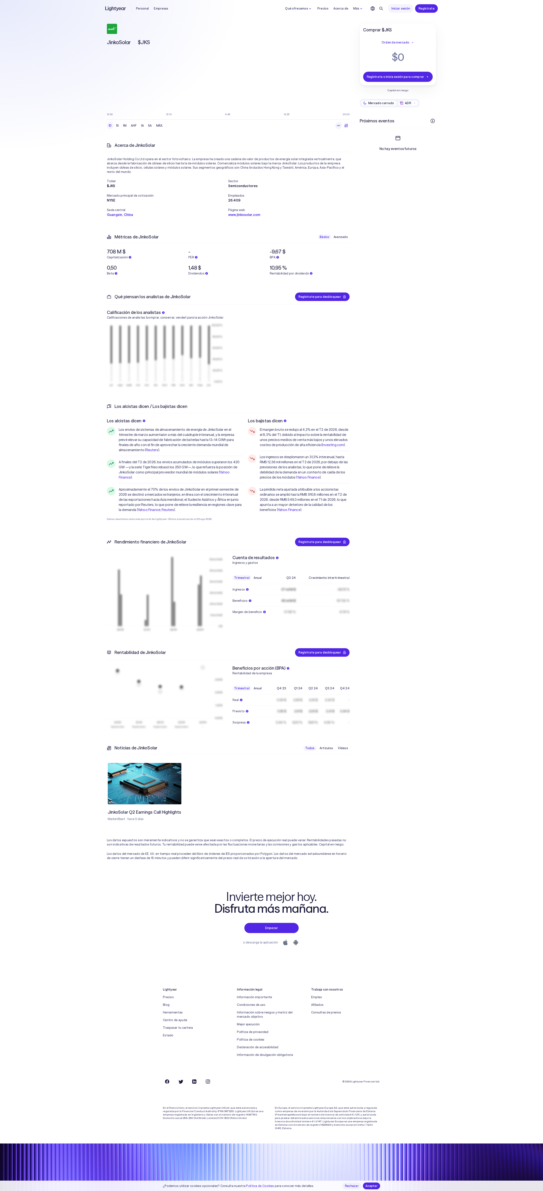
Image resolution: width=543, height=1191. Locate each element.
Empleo (316, 997)
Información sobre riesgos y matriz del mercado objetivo (264, 1014)
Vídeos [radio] (343, 748)
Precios (322, 8)
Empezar (271, 928)
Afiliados (317, 1005)
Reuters (152, 450)
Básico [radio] (324, 237)
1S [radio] (117, 125)
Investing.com (333, 445)
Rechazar (352, 1186)
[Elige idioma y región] (372, 8)
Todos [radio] (309, 748)
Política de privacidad (252, 1032)
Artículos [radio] (326, 748)
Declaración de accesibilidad (257, 1047)
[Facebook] (167, 1081)
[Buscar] (381, 8)
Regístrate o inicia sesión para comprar (395, 77)
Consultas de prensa (326, 1012)
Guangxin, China (120, 215)
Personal (142, 8)
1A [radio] (142, 125)
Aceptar (371, 1186)
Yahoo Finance (149, 510)
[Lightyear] (115, 8)
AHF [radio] (134, 125)
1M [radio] (125, 125)
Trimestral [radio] (241, 578)
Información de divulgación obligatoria (265, 1055)
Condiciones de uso (251, 1005)
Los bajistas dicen (265, 420)
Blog (166, 1005)
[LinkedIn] (194, 1081)
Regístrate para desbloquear (319, 297)
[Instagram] (208, 1081)
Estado (168, 1035)
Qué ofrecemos (296, 8)
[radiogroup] (136, 125)
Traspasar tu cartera (178, 1028)
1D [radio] (110, 125)
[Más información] (432, 121)
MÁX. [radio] (159, 125)
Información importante (254, 997)
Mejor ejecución (248, 1024)
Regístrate (426, 8)
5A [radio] (150, 125)
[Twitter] (180, 1081)
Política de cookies (250, 1039)
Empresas (161, 8)
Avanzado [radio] (341, 237)
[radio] (338, 125)
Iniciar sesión (400, 8)
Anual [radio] (258, 578)
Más (356, 8)
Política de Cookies (260, 1186)
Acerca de (340, 8)
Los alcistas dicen (124, 420)
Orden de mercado (395, 42)
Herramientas (173, 1012)
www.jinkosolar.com (244, 215)
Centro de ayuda (175, 1020)
